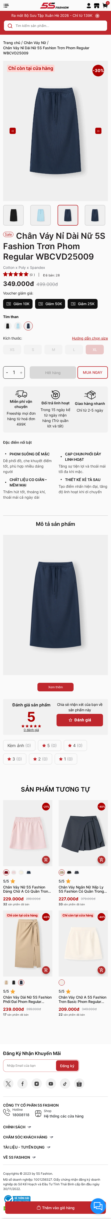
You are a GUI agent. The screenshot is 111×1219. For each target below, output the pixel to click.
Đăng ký (67, 1065)
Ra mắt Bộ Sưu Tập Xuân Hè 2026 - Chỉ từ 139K (52, 15)
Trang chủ (11, 42)
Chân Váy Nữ (35, 42)
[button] (13, 131)
